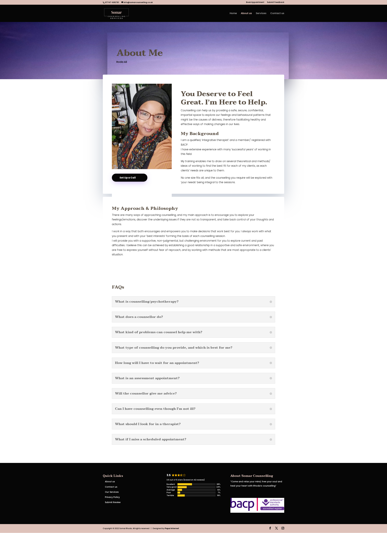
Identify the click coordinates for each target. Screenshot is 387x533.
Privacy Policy (112, 497)
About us (246, 13)
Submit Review (113, 502)
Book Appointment (255, 2)
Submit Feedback (275, 2)
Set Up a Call (128, 177)
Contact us (277, 13)
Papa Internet (172, 528)
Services (261, 13)
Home (233, 13)
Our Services (112, 491)
